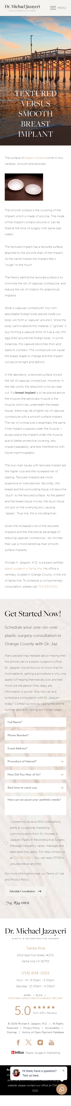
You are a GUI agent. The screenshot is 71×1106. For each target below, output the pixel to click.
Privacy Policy (31, 1028)
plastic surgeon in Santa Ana (23, 568)
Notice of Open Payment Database (43, 1032)
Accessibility (52, 1028)
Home (27, 995)
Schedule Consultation (22, 891)
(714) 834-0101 (48, 586)
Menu (61, 8)
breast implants (35, 158)
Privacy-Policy (19, 879)
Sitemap (12, 1032)
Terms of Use (55, 873)
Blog (39, 995)
